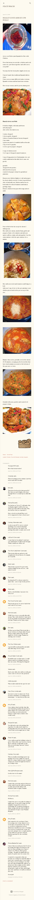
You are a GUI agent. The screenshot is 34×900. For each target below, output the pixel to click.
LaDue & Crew (12, 537)
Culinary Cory (12, 754)
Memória (11, 613)
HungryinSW (12, 466)
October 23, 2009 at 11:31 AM (15, 877)
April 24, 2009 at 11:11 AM (14, 545)
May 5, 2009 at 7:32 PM (14, 791)
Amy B (10, 704)
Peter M (10, 737)
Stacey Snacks (9, 6)
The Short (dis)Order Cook (16, 551)
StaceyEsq (11, 503)
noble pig (11, 681)
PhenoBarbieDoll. (13, 843)
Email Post (9, 454)
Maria (9, 589)
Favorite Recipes (15, 457)
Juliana (10, 669)
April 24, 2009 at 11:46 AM (14, 584)
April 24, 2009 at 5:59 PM (14, 664)
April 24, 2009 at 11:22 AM (14, 559)
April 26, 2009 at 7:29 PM (14, 765)
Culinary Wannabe (13, 522)
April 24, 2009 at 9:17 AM (14, 471)
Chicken (8, 457)
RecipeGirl (11, 723)
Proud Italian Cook (13, 656)
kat (9, 488)
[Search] (30, 3)
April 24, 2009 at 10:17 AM (14, 517)
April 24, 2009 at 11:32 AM (14, 572)
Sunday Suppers (24, 457)
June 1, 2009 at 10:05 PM (14, 838)
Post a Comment (8, 881)
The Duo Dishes (13, 644)
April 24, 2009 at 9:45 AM (14, 497)
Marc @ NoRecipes (14, 771)
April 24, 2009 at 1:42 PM (14, 639)
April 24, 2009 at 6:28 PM (14, 676)
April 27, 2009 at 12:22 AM (14, 776)
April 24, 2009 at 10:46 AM (15, 532)
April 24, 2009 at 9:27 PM (14, 699)
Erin (9, 627)
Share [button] (4, 454)
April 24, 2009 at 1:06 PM (14, 607)
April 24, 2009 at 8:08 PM (14, 686)
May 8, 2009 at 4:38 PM (14, 813)
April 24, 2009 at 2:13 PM (14, 651)
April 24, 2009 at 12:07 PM (14, 596)
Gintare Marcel (21, 895)
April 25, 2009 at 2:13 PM (14, 732)
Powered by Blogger (18, 891)
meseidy (10, 476)
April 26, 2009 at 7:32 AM (14, 749)
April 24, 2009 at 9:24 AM (14, 482)
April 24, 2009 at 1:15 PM (14, 622)
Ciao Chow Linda (13, 691)
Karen (10, 564)
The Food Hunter (13, 601)
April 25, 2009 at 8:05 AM (14, 717)
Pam (9, 577)
